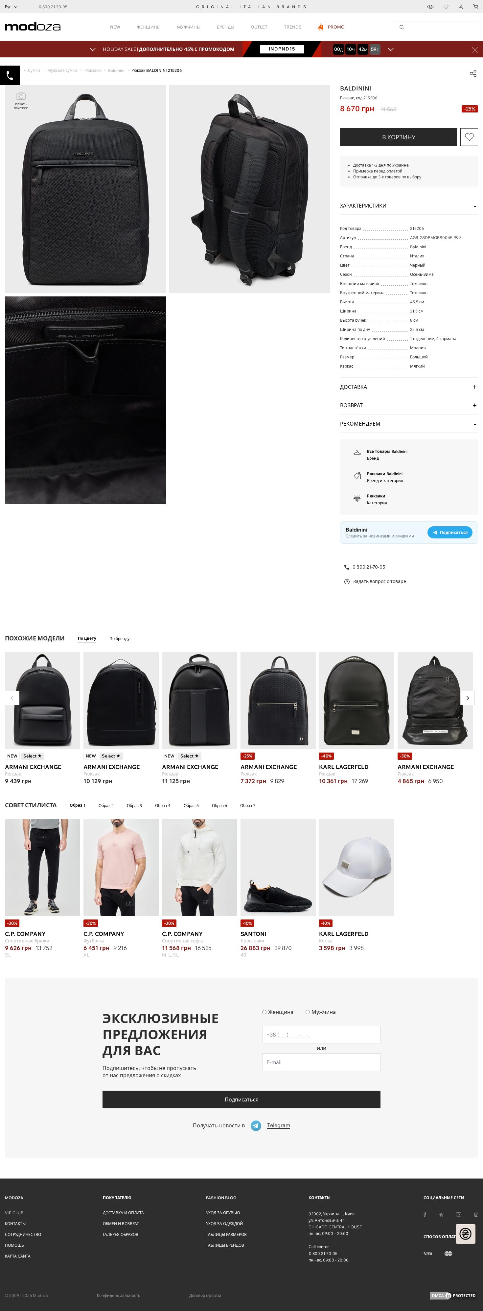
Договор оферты (205, 1295)
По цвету (87, 638)
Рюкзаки (376, 496)
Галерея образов (120, 1234)
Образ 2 (106, 805)
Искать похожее (21, 106)
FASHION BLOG (221, 1197)
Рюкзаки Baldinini (384, 473)
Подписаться (242, 1099)
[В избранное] (469, 137)
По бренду (119, 638)
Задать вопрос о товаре (379, 581)
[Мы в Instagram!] (476, 1214)
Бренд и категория (385, 480)
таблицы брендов (225, 1245)
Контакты (15, 1223)
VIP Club (14, 1212)
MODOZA (14, 1197)
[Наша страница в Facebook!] (425, 1214)
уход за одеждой (224, 1223)
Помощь (14, 1245)
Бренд (373, 458)
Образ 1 (77, 805)
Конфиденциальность (118, 1295)
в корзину (398, 137)
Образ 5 (191, 805)
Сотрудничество (23, 1234)
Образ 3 (134, 805)
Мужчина (323, 1012)
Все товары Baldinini (387, 451)
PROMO (331, 27)
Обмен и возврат (121, 1223)
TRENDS (293, 27)
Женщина (280, 1012)
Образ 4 (163, 805)
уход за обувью (223, 1212)
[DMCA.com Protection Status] (453, 1296)
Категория (377, 502)
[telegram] (441, 1214)
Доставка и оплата (123, 1212)
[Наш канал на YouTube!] (459, 1214)
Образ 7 (247, 805)
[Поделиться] (473, 73)
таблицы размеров (226, 1234)
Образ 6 (219, 805)
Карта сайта (18, 1256)
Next (467, 698)
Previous (12, 698)
